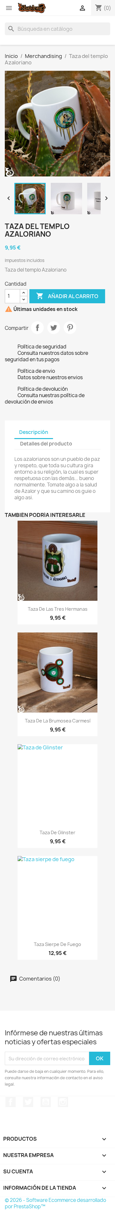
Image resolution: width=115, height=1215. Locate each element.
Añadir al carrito (67, 296)
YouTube (46, 1102)
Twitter (28, 1102)
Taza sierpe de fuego (57, 944)
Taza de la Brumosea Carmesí (57, 721)
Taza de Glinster (57, 832)
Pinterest (70, 327)
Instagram (63, 1102)
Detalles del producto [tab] (46, 443)
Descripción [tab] (33, 432)
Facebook (10, 1102)
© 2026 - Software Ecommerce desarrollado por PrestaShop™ (55, 1203)
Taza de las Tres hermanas (58, 609)
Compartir (37, 327)
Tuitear (53, 327)
